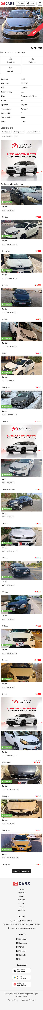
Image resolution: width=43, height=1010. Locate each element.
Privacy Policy (13, 1000)
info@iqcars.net (27, 921)
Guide (21, 896)
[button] (40, 3)
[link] (21, 970)
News (21, 907)
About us (21, 910)
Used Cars (21, 893)
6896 (14, 921)
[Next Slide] (42, 25)
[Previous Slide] (1, 25)
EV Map (21, 903)
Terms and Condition (28, 1000)
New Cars (21, 889)
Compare (21, 900)
